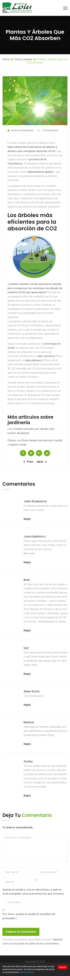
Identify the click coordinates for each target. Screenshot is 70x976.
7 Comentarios (50, 130)
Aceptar (62, 967)
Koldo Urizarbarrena (22, 130)
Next (40, 462)
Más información (27, 972)
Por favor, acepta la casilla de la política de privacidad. (28, 916)
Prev (30, 462)
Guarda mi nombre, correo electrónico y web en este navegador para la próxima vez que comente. (33, 891)
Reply (27, 519)
